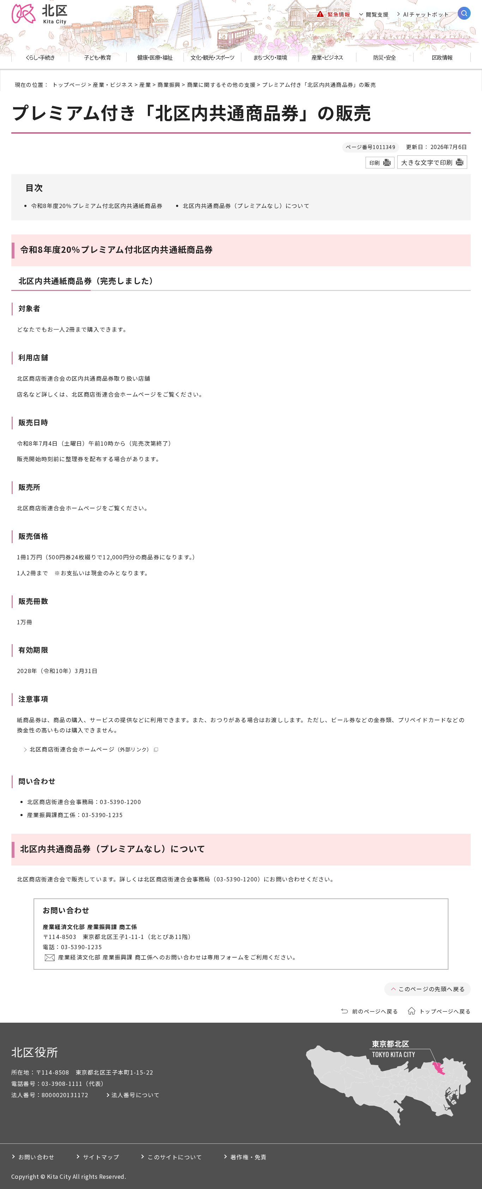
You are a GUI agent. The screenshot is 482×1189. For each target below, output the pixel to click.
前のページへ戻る (375, 1011)
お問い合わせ (36, 1157)
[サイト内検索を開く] (464, 13)
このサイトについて (174, 1157)
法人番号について (136, 1094)
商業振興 (168, 84)
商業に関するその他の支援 (221, 84)
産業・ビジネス (113, 84)
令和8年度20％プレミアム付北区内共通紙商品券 (97, 205)
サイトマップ (101, 1157)
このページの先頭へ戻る (431, 989)
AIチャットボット (426, 14)
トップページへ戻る (445, 1011)
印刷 (374, 162)
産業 (145, 84)
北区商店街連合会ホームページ (91, 749)
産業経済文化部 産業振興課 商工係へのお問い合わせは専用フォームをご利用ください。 (178, 957)
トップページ (69, 84)
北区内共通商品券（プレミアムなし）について (246, 205)
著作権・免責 (248, 1157)
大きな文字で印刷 (427, 162)
